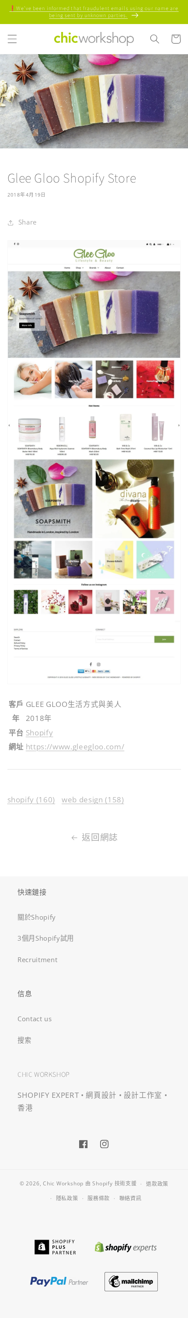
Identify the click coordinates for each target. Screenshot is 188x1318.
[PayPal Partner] (59, 1281)
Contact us (34, 1018)
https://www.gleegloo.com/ (75, 747)
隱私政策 (67, 1198)
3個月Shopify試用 (45, 938)
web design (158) (93, 799)
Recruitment (37, 959)
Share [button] (27, 222)
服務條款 (98, 1198)
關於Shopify (36, 917)
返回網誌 (100, 837)
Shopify (39, 733)
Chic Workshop (63, 1184)
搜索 (24, 1040)
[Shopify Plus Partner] (55, 1246)
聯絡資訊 (130, 1198)
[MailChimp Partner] (131, 1281)
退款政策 (157, 1184)
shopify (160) (31, 799)
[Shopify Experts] (126, 1246)
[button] (11, 38)
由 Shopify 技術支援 (111, 1184)
